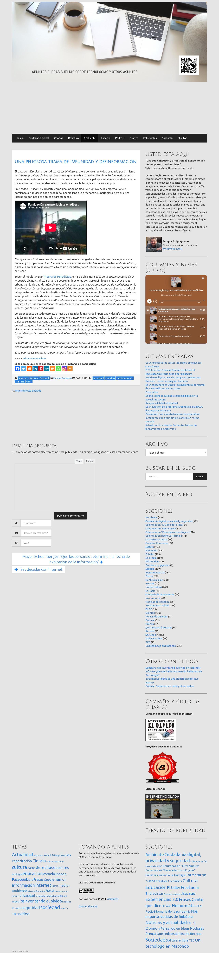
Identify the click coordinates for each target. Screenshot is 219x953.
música (41, 891)
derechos (44, 867)
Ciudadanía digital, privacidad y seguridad (168, 521)
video (24, 914)
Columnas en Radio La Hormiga (163, 535)
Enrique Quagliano (62, 378)
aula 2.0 (49, 855)
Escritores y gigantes (157, 565)
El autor (182, 138)
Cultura (149, 546)
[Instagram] (64, 368)
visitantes (112, 899)
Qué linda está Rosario (158, 627)
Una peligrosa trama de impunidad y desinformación (76, 161)
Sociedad (150, 634)
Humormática (153, 587)
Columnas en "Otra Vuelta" (161, 528)
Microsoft (33, 891)
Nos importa (152, 598)
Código (89, 461)
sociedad (50, 907)
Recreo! (149, 631)
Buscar (200, 476)
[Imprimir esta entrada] (13, 390)
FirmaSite (23, 951)
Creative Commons (156, 543)
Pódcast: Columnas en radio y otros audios (169, 686)
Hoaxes (149, 583)
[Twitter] (23, 368)
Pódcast (120, 138)
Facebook (20, 879)
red (65, 896)
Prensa (149, 623)
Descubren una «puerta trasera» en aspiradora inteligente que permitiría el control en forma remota (172, 418)
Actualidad (22, 854)
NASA (50, 891)
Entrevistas (150, 138)
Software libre (153, 638)
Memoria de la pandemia (159, 594)
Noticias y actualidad (157, 605)
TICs (15, 914)
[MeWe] (46, 368)
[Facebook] (17, 368)
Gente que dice (154, 579)
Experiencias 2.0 (154, 572)
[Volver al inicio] (88, 906)
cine (48, 861)
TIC (67, 908)
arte (41, 855)
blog (56, 855)
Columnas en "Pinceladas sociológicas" (168, 532)
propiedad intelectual (46, 896)
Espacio (105, 138)
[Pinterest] (40, 368)
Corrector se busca (156, 539)
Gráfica (134, 138)
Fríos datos (151, 392)
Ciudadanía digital (39, 138)
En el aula (151, 557)
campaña (65, 855)
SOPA (63, 908)
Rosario (16, 908)
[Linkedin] (35, 368)
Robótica (73, 138)
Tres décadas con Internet (40, 569)
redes (15, 901)
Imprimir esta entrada (28, 390)
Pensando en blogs (156, 616)
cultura (19, 867)
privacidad (27, 896)
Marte (55, 885)
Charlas (58, 138)
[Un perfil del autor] (172, 248)
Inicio (20, 138)
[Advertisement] (109, 108)
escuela (49, 874)
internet (43, 885)
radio (60, 896)
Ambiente (90, 138)
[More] (70, 368)
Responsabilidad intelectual (161, 403)
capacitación (22, 861)
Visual (79, 461)
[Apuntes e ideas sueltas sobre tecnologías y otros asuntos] (109, 41)
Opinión (150, 612)
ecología (17, 874)
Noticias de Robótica (157, 601)
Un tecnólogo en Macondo (160, 645)
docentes (61, 867)
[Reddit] (29, 368)
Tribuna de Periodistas (57, 276)
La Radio (150, 590)
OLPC (148, 609)
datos (31, 867)
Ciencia (39, 860)
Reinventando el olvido (40, 901)
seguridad (31, 907)
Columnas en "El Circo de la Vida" (164, 524)
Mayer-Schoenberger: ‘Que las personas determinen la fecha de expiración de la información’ (76, 559)
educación (33, 873)
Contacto (167, 138)
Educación (151, 550)
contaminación (57, 862)
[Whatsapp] (58, 368)
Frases (149, 576)
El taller (149, 554)
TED (148, 642)
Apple (36, 856)
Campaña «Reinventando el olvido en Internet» (173, 667)
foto (30, 880)
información (23, 885)
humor (60, 879)
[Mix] (52, 368)
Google (49, 879)
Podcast (150, 620)
